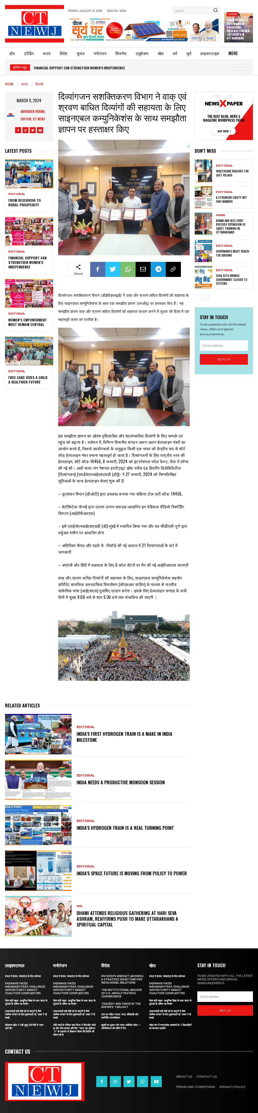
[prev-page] (198, 298)
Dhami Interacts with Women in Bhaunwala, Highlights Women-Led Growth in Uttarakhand (238, 29)
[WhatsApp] (128, 269)
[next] (245, 67)
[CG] (144, 29)
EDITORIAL (16, 194)
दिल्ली (39, 83)
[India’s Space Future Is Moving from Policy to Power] (38, 870)
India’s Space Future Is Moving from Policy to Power (132, 873)
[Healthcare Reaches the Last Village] (203, 170)
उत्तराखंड (232, 14)
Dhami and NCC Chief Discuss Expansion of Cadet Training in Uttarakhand (230, 226)
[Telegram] (158, 269)
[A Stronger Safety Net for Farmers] (203, 197)
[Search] (215, 11)
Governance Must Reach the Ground (232, 253)
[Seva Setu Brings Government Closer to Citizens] (203, 277)
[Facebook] (18, 130)
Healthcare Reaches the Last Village (232, 173)
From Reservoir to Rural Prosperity (24, 202)
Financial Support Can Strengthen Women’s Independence (27, 262)
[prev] (237, 67)
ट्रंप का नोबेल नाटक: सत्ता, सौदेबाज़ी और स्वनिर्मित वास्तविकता (119, 1016)
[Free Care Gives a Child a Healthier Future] (29, 350)
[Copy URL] (173, 269)
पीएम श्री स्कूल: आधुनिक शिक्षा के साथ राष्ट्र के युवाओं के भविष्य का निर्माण (26, 1002)
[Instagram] (25, 130)
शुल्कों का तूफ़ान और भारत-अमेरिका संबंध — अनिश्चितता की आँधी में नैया (121, 1026)
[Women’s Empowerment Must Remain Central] (29, 293)
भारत (24, 83)
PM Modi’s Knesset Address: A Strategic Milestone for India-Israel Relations (122, 979)
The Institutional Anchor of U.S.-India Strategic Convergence (121, 993)
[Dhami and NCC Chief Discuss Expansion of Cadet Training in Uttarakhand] (203, 223)
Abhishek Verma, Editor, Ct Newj (32, 115)
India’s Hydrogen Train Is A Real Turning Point (125, 828)
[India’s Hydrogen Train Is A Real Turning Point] (38, 825)
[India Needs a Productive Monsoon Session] (38, 779)
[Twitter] (33, 130)
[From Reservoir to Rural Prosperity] (29, 173)
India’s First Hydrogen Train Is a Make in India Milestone (124, 737)
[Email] (143, 269)
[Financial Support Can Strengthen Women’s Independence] (29, 231)
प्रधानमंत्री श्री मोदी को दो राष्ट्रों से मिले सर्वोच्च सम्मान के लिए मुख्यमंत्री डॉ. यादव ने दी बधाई (26, 1014)
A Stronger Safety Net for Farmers (231, 199)
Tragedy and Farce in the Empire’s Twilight (121, 1005)
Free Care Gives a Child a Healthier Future (27, 379)
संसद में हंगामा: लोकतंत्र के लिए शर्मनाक (23, 976)
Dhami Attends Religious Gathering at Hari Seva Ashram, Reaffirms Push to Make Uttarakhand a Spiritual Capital (127, 919)
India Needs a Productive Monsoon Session (121, 782)
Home (9, 83)
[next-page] (206, 298)
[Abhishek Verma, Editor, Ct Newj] (10, 115)
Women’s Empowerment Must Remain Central (69, 67)
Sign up (224, 359)
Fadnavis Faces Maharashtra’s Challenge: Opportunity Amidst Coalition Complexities (25, 988)
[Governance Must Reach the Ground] (203, 250)
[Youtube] (40, 130)
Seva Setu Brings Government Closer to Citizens (231, 279)
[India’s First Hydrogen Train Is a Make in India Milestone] (38, 734)
